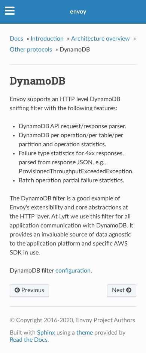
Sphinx (46, 333)
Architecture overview (100, 39)
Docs (16, 39)
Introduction (47, 39)
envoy (78, 12)
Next (119, 290)
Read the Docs (29, 340)
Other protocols (31, 50)
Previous (32, 290)
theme (84, 333)
